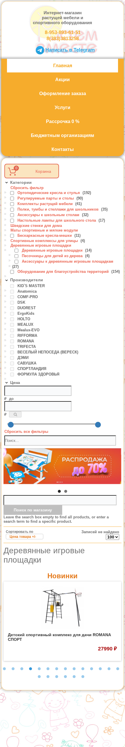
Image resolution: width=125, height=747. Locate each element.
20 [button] (82, 676)
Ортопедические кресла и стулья (49, 193)
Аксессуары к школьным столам (49, 215)
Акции (62, 79)
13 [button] (109, 668)
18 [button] (65, 676)
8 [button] (65, 668)
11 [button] (91, 668)
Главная (62, 65)
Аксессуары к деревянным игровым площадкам (67, 261)
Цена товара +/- (23, 537)
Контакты (62, 149)
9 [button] (74, 668)
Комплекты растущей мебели (45, 204)
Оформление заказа (62, 93)
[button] (59, 491)
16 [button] (48, 676)
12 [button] (100, 668)
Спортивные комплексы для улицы (44, 241)
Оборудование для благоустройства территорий (63, 271)
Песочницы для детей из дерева (53, 256)
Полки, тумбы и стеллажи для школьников (58, 209)
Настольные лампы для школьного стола (57, 220)
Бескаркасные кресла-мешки (45, 235)
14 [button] (117, 668)
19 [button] (74, 676)
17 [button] (56, 676)
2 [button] (13, 668)
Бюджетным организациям (62, 135)
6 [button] (48, 668)
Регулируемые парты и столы (46, 198)
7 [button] (56, 668)
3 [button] (21, 668)
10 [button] (82, 668)
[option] (62, 621)
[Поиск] (15, 414)
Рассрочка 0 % (62, 121)
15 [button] (39, 676)
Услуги (62, 107)
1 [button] (4, 668)
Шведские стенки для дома (36, 225)
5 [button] (39, 668)
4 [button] (30, 668)
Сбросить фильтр (27, 188)
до (11, 398)
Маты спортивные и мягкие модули (44, 230)
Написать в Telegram (70, 50)
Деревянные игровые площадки (40, 245)
